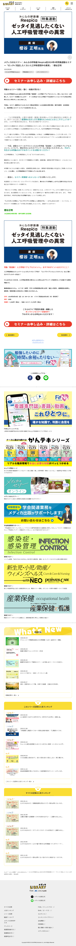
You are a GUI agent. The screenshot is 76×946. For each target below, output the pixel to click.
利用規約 (41, 924)
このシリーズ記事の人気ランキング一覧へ (19, 781)
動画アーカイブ (53, 8)
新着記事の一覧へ (11, 695)
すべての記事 (7, 8)
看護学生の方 (8, 936)
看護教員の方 (8, 933)
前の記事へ (11, 335)
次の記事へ (64, 335)
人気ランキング (23, 8)
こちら (65, 94)
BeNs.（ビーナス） (44, 910)
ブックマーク (8, 926)
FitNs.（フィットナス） (45, 907)
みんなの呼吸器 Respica (12, 72)
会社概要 (41, 921)
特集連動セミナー (28, 72)
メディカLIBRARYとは (68, 8)
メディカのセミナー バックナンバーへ (38, 341)
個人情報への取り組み (45, 927)
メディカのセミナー (42, 72)
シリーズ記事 (38, 8)
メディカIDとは (43, 931)
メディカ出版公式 (39, 897)
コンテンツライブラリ (45, 917)
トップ (5, 872)
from (31, 890)
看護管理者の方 (9, 929)
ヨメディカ (41, 914)
